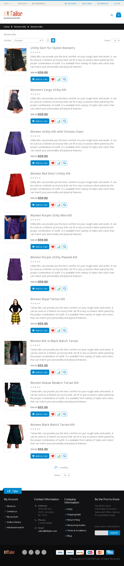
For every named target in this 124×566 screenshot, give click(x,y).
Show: (107, 40)
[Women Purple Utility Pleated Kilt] (15, 269)
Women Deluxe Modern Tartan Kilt (54, 383)
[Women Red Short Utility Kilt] (15, 185)
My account (12, 516)
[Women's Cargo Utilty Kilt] (15, 102)
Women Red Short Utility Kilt (50, 173)
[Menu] (105, 15)
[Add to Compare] (58, 79)
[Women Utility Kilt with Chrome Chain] (15, 143)
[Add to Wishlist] (52, 79)
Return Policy (73, 519)
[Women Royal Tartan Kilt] (15, 311)
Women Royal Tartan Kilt (47, 299)
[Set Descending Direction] (42, 40)
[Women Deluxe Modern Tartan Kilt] (15, 395)
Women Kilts (20, 26)
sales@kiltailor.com (47, 530)
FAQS (69, 509)
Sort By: (7, 40)
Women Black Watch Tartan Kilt (52, 425)
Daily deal (87, 3)
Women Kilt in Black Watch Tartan (54, 341)
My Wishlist (102, 3)
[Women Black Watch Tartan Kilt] (15, 436)
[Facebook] (24, 552)
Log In (117, 3)
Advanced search (15, 527)
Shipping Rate (74, 514)
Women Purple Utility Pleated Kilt (53, 257)
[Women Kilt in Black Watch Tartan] (15, 353)
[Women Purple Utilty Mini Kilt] (15, 227)
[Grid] (48, 40)
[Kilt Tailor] (13, 15)
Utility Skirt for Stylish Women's (52, 48)
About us (11, 506)
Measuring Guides (76, 525)
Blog (69, 535)
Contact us (12, 511)
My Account (71, 3)
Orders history (14, 522)
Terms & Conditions (76, 530)
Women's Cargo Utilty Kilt (48, 90)
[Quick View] (64, 79)
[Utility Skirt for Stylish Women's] (15, 60)
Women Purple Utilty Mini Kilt (51, 215)
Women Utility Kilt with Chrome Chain (56, 131)
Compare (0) (39, 3)
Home (7, 26)
